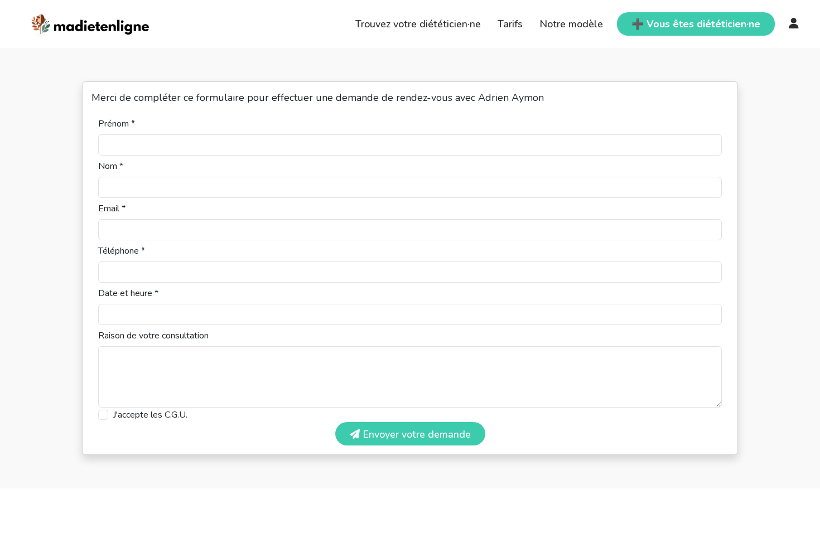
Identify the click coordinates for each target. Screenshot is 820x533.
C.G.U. (176, 415)
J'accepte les (150, 415)
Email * (112, 208)
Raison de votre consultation (153, 336)
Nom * (110, 166)
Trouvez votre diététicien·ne (418, 24)
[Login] (794, 24)
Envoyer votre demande (415, 434)
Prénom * (116, 124)
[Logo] (90, 23)
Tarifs (510, 24)
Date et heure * (128, 293)
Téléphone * (121, 251)
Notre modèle (571, 24)
